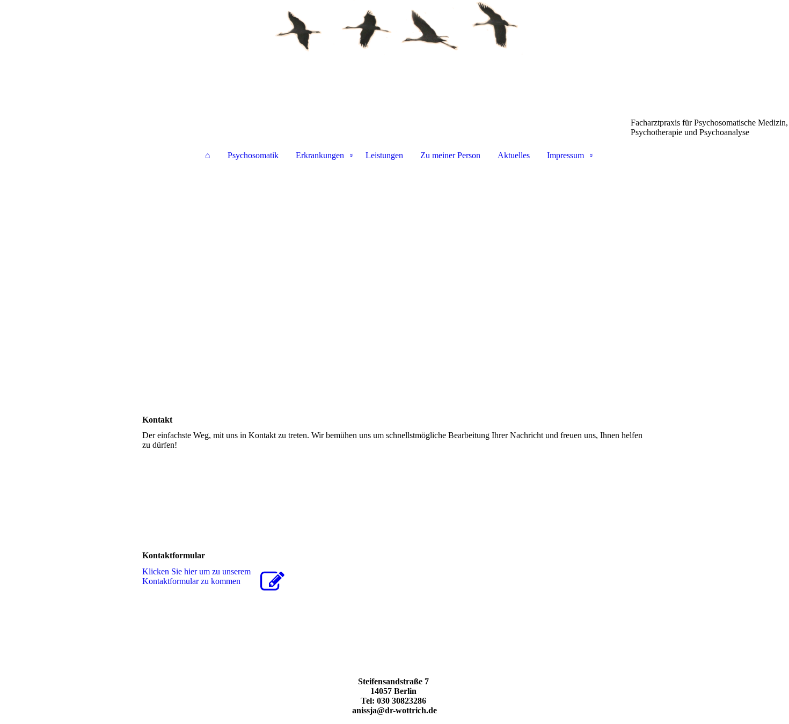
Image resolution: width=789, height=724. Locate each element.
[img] (394, 53)
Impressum (565, 155)
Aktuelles (514, 155)
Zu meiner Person (450, 155)
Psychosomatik (253, 155)
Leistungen (384, 155)
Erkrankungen (320, 155)
